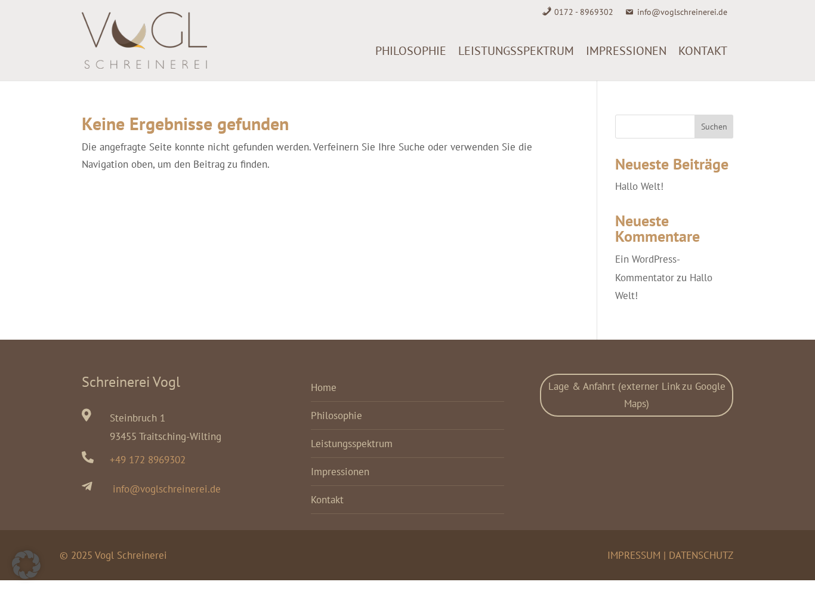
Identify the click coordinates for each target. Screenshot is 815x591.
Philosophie (410, 51)
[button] (26, 564)
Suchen (714, 126)
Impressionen (340, 471)
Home (324, 387)
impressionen (626, 51)
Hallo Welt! (639, 186)
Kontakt (702, 51)
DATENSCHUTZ (701, 555)
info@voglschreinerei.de (682, 12)
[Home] (363, 51)
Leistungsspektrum (516, 51)
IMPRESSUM (633, 555)
